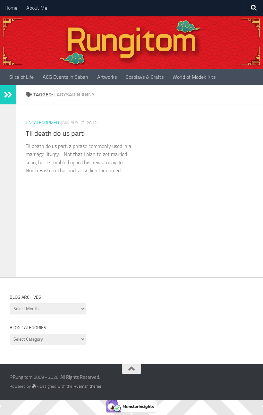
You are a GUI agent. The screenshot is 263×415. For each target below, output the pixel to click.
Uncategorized (42, 123)
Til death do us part (55, 133)
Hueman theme (87, 386)
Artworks (107, 77)
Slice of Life (21, 77)
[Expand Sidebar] (8, 94)
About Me (36, 8)
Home (10, 8)
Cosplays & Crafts (145, 77)
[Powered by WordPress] (34, 386)
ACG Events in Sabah (65, 77)
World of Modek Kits (194, 77)
